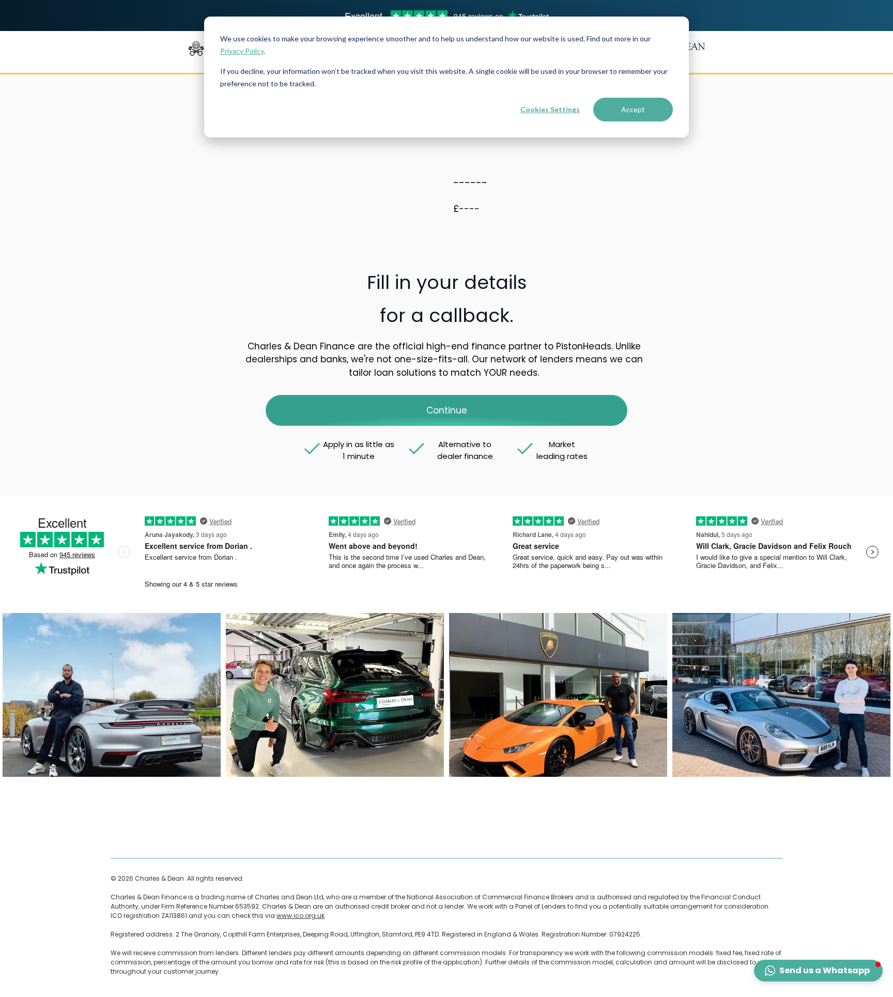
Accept (633, 109)
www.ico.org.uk (300, 915)
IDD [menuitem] (462, 837)
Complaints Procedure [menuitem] (252, 837)
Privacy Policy (242, 51)
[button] (818, 970)
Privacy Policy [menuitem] (317, 837)
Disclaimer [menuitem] (192, 837)
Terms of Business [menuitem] (139, 837)
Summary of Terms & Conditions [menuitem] (398, 837)
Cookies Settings (550, 109)
